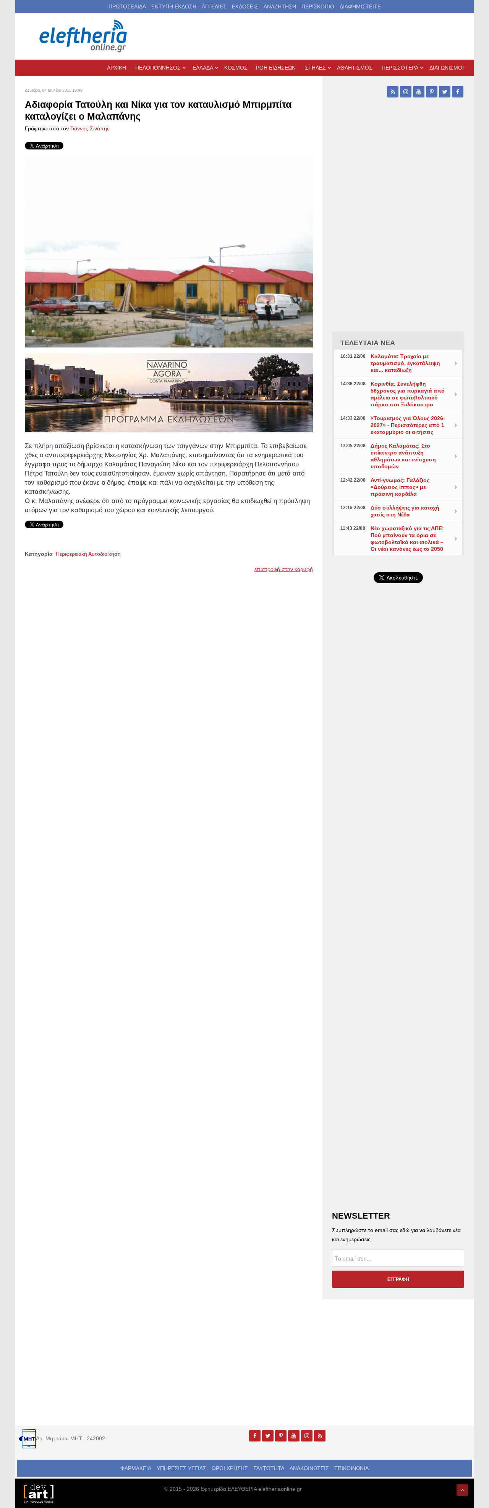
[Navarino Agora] (169, 392)
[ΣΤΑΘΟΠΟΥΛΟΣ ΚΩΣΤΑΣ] (38, 1493)
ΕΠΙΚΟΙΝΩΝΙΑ (351, 1468)
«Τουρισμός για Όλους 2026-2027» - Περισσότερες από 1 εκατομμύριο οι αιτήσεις (408, 425)
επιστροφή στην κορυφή (283, 569)
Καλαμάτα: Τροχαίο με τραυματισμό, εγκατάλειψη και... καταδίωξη (405, 363)
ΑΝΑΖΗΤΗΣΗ (280, 6)
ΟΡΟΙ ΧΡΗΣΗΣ (230, 1468)
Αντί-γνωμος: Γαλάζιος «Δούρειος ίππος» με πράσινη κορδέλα (400, 487)
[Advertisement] (398, 770)
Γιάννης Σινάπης (90, 128)
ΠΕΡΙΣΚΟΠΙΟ (317, 6)
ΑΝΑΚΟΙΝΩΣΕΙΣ (309, 1468)
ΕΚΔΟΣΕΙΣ (245, 6)
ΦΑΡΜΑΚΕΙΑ (135, 1468)
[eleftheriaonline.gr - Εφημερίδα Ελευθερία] (84, 36)
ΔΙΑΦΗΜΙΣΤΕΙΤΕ (360, 6)
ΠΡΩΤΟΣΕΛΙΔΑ (127, 6)
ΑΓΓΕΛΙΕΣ (214, 6)
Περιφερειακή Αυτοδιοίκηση (88, 554)
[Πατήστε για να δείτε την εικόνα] (169, 251)
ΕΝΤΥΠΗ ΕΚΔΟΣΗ (173, 6)
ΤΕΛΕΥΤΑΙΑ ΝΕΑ (367, 343)
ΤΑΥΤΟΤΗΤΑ (268, 1468)
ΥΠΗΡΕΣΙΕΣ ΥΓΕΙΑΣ (181, 1468)
